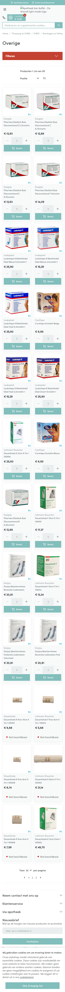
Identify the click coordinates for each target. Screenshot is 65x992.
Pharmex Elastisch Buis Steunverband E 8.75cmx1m (15, 193)
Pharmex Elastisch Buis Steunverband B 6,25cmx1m (15, 521)
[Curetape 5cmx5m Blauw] (48, 432)
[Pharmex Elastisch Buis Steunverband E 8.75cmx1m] (17, 169)
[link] (25, 877)
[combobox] (28, 25)
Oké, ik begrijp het (32, 985)
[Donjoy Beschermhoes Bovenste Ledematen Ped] (48, 630)
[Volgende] (40, 877)
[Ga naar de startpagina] (35, 9)
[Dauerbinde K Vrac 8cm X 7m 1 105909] (17, 758)
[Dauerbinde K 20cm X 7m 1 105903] (48, 758)
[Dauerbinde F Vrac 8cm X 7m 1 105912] (48, 699)
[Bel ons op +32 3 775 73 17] (3, 17)
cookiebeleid (27, 977)
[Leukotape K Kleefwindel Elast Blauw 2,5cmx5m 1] (48, 238)
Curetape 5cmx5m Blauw (47, 453)
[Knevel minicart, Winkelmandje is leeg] (10, 17)
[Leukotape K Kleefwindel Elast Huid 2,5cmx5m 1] (17, 368)
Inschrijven (32, 941)
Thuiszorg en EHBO (21, 33)
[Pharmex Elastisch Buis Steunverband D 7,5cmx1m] (17, 101)
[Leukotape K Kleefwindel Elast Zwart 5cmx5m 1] (48, 368)
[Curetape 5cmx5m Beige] (48, 303)
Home (5, 33)
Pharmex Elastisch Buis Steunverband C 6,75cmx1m (46, 125)
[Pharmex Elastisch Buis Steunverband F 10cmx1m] (48, 169)
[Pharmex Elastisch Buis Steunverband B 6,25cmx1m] (17, 497)
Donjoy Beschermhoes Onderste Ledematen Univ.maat (14, 654)
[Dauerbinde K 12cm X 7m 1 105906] (17, 432)
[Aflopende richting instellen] (44, 78)
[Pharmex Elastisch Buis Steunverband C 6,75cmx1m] (48, 101)
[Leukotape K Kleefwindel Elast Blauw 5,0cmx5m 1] (17, 238)
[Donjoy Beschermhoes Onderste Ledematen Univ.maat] (17, 630)
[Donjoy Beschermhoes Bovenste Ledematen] (17, 566)
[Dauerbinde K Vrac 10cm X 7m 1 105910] (17, 699)
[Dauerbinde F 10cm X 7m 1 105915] (48, 497)
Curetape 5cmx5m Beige (47, 323)
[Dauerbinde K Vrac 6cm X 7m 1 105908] (17, 818)
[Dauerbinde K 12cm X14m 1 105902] (48, 818)
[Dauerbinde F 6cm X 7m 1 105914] (48, 566)
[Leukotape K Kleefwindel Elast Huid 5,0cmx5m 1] (17, 303)
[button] (32, 56)
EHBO (36, 33)
